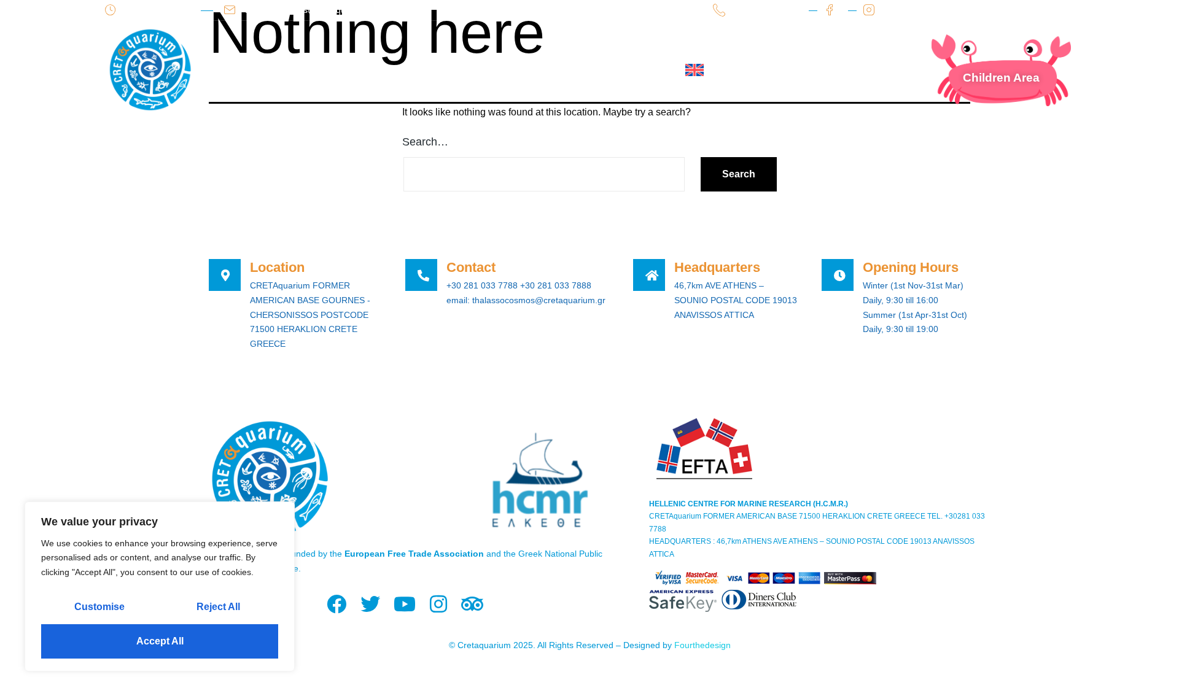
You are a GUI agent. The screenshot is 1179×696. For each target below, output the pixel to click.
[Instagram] (438, 604)
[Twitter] (370, 604)
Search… (425, 142)
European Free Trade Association (414, 554)
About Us (298, 70)
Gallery (571, 70)
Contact (644, 70)
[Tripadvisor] (472, 604)
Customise (99, 606)
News (505, 70)
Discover (435, 70)
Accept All (160, 641)
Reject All (218, 606)
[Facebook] (336, 604)
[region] (160, 586)
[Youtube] (404, 604)
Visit (367, 70)
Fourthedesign (702, 645)
